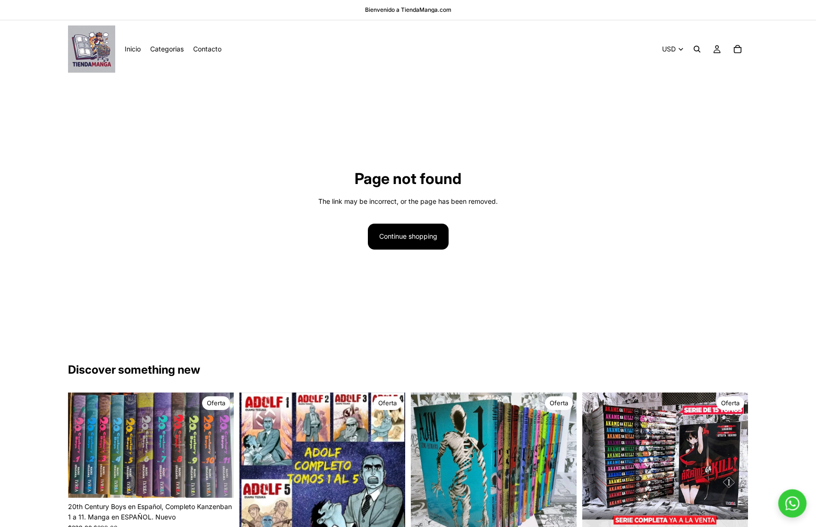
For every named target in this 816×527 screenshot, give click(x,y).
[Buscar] (697, 49)
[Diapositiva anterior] (82, 445)
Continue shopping (408, 236)
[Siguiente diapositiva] (219, 445)
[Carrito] (737, 49)
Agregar (227, 483)
